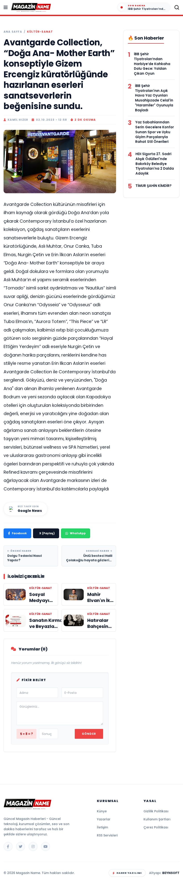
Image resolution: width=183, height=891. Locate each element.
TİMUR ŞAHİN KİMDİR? (153, 185)
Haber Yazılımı (129, 873)
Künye (102, 811)
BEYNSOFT (170, 873)
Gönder (89, 734)
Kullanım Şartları (157, 819)
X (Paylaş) (47, 533)
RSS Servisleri (107, 835)
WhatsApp (78, 533)
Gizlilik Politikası (155, 811)
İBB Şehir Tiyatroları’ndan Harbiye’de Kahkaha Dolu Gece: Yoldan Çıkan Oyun (152, 64)
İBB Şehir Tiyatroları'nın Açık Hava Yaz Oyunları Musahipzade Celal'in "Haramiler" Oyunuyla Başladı (154, 97)
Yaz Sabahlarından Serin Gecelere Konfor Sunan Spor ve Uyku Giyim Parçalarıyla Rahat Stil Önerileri (154, 132)
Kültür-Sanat (40, 32)
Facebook (19, 533)
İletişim (102, 827)
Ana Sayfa (13, 32)
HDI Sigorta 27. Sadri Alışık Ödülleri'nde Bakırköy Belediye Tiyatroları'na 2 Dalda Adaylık (154, 164)
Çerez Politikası (155, 827)
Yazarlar (103, 819)
